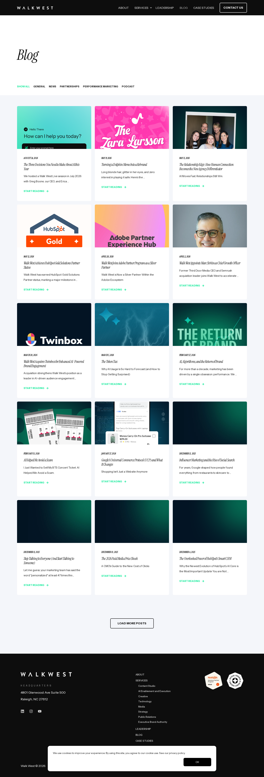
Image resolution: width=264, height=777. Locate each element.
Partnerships (69, 86)
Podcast (128, 86)
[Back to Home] (35, 7)
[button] (132, 623)
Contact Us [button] (233, 7)
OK (197, 762)
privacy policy (177, 753)
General (39, 86)
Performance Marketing (100, 86)
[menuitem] (151, 8)
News (52, 86)
